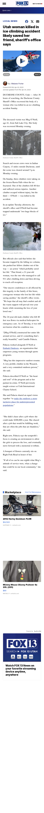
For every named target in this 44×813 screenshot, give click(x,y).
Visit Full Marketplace (33, 492)
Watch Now (37, 3)
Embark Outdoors (11, 348)
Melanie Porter (17, 83)
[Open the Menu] (4, 4)
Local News (10, 21)
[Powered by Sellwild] (37, 631)
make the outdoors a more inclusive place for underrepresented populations (20, 402)
